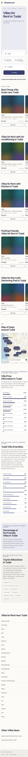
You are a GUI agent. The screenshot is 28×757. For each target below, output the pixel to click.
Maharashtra (14, 8)
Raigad (20, 8)
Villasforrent (9, 3)
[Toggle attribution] (26, 360)
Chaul (2, 637)
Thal (2, 712)
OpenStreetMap (6, 361)
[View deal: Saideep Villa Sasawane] (12, 293)
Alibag (3, 688)
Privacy (3, 754)
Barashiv (3, 657)
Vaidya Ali (3, 641)
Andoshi (3, 684)
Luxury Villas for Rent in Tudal (8, 740)
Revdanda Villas (5, 621)
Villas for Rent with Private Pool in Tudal (11, 736)
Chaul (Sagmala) (5, 665)
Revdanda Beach (5, 653)
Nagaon (3, 649)
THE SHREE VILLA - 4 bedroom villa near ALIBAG (13, 211)
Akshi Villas (4, 625)
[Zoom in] (26, 335)
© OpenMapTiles (12, 359)
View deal (12, 125)
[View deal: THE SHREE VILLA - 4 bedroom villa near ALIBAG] (12, 198)
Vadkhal (3, 708)
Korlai (2, 629)
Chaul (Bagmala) (5, 669)
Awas (2, 696)
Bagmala (3, 661)
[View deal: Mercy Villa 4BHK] (12, 245)
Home (4, 8)
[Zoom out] (26, 337)
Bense (2, 672)
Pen (2, 700)
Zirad (2, 704)
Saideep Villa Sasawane (7, 305)
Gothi (2, 645)
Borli (2, 633)
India (8, 8)
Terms (7, 754)
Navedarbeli (4, 676)
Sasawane (4, 692)
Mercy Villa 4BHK (5, 258)
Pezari (2, 716)
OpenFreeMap (6, 359)
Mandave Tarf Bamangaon (8, 680)
